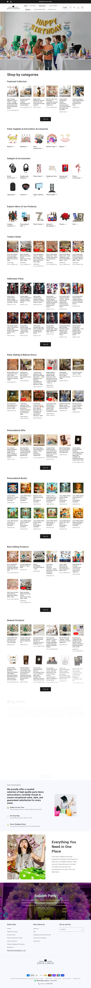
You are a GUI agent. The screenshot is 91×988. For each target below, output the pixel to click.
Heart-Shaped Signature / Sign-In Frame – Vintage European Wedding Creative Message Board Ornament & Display (12, 103)
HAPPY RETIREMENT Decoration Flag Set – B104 (38, 567)
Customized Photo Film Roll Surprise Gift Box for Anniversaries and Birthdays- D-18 (38, 641)
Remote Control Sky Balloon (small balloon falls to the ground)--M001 (64, 406)
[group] (45, 41)
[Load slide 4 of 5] (48, 68)
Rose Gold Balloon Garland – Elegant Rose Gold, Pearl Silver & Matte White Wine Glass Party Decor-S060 (39, 258)
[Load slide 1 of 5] (40, 68)
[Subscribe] (82, 929)
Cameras (23, 194)
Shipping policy (77, 978)
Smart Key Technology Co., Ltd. (16, 950)
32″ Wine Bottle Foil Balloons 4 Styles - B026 (25, 566)
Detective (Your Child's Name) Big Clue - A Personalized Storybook (38, 498)
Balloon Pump (50, 146)
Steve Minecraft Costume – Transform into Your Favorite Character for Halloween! (77, 568)
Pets (74, 224)
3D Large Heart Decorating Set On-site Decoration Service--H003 (12, 406)
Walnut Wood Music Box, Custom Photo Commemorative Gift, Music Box (64, 450)
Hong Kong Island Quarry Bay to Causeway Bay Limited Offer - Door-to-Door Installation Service (51, 407)
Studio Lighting (38, 194)
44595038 (49, 984)
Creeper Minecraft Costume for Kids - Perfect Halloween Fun (25, 640)
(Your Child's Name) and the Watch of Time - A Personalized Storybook (78, 498)
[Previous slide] (35, 69)
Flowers (62, 224)
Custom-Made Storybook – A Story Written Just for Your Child (12, 498)
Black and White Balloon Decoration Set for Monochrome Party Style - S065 (25, 257)
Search (9, 928)
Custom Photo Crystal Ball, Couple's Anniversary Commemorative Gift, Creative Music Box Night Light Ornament (64, 104)
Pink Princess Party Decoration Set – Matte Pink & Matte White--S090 (12, 595)
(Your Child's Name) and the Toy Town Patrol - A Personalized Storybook (64, 523)
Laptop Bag (10, 194)
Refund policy (49, 978)
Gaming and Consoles (63, 177)
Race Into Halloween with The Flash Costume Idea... (14, 725)
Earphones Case (51, 176)
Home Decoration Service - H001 (77, 373)
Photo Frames (37, 224)
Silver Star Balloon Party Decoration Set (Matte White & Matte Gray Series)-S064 (12, 257)
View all (45, 119)
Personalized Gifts (24, 225)
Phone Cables (50, 194)
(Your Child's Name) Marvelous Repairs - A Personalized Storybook (78, 523)
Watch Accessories (11, 177)
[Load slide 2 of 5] (43, 68)
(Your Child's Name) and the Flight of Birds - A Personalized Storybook (25, 523)
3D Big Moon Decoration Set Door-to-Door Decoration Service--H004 (64, 375)
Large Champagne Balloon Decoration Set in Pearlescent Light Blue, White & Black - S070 (78, 257)
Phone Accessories (77, 177)
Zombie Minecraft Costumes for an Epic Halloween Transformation (12, 640)
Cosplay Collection (10, 225)
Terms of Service (12, 941)
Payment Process (12, 931)
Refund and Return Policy (14, 938)
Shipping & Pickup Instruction (42, 935)
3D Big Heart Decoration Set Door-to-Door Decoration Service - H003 (25, 375)
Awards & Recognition (50, 225)
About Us (36, 928)
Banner (61, 146)
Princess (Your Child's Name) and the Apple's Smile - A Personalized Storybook (51, 498)
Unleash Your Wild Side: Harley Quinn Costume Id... (74, 722)
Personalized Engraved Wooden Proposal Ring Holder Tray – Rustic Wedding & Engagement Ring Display (12, 452)
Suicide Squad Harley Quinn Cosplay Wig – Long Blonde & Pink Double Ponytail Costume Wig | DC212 (78, 330)
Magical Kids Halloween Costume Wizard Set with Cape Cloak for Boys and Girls (39, 102)
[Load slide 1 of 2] (44, 918)
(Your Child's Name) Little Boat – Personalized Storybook (25, 498)
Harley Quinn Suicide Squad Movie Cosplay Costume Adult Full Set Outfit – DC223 (12, 299)
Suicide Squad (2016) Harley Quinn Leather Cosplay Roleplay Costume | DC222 (25, 299)
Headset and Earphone (24, 177)
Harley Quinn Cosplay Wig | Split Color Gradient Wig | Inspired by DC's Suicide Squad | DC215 (38, 329)
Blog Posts (10, 947)
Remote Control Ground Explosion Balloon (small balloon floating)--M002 (77, 406)
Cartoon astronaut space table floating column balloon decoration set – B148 (78, 102)
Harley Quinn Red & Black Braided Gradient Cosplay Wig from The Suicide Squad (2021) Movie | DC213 (64, 330)
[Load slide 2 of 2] (47, 918)
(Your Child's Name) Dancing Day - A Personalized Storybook (51, 523)
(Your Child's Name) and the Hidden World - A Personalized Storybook (64, 498)
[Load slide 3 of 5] (45, 68)
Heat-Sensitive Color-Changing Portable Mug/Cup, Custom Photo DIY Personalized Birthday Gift (25, 451)
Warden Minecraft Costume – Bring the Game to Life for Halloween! (65, 640)
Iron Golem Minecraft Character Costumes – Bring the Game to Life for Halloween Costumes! (52, 569)
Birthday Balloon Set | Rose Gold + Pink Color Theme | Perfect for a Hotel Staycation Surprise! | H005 (12, 376)
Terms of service (67, 978)
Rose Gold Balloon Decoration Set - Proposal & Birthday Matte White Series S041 (12, 567)
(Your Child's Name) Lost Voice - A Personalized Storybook (12, 523)
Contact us (36, 941)
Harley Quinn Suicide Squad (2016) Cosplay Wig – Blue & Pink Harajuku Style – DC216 (25, 329)
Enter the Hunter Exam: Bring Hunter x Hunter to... (36, 722)
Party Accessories (37, 147)
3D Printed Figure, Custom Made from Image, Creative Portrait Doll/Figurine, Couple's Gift (38, 451)
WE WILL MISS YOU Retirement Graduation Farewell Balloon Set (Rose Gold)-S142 (52, 102)
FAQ (34, 931)
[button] (33, 6)
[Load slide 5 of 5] (50, 68)
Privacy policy (57, 978)
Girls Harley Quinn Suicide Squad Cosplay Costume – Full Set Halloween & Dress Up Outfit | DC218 (78, 300)
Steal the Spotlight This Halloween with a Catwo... (55, 724)
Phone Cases (37, 176)
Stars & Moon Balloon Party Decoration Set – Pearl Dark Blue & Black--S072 (64, 567)
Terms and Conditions (39, 938)
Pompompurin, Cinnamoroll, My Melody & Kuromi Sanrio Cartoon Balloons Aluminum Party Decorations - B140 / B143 (78, 642)
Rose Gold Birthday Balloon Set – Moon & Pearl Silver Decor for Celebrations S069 (51, 257)
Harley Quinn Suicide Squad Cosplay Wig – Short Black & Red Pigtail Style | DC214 (51, 328)
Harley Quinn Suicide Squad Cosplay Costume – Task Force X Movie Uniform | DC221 (38, 299)
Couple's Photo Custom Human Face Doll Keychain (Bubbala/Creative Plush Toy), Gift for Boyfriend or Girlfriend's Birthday (51, 452)
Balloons (10, 146)
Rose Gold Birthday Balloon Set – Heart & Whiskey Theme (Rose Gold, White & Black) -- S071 (64, 257)
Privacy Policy (11, 935)
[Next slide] (56, 69)
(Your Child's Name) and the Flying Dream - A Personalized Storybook (38, 523)
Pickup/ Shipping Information (16, 944)
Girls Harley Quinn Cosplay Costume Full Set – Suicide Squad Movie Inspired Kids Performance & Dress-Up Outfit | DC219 (64, 301)
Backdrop (23, 146)
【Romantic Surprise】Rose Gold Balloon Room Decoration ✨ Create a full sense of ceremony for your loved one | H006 (25, 409)
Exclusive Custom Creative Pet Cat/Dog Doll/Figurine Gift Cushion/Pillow (25, 102)
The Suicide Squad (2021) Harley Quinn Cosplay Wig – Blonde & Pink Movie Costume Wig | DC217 (12, 329)
